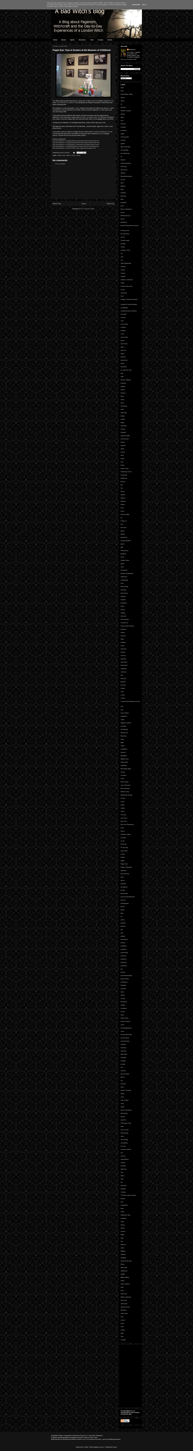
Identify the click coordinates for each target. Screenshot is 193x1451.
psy (122, 969)
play (122, 913)
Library (123, 688)
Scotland (123, 1057)
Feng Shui (124, 475)
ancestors (124, 130)
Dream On (110, 101)
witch (122, 1290)
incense (123, 636)
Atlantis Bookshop (126, 176)
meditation (124, 749)
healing (123, 596)
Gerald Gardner (126, 540)
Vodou (123, 1228)
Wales (122, 1234)
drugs (122, 399)
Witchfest (123, 1310)
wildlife (123, 1274)
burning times (125, 234)
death (122, 353)
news (122, 828)
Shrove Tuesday (126, 1090)
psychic (123, 972)
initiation (123, 642)
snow (122, 1097)
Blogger (114, 1447)
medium (123, 752)
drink (122, 396)
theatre (123, 1198)
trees (122, 1208)
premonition (124, 952)
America (123, 124)
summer (123, 1146)
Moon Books (125, 782)
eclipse (123, 419)
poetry (123, 920)
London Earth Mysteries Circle (130, 701)
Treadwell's (124, 1205)
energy (123, 429)
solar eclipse (125, 1100)
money (123, 772)
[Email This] (78, 153)
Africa (122, 101)
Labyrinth (124, 668)
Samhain (123, 1047)
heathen (123, 599)
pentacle (123, 883)
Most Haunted (125, 788)
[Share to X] (81, 153)
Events (110, 40)
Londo (123, 695)
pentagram (124, 887)
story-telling (124, 1139)
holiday (123, 613)
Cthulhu (123, 330)
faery (122, 455)
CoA (122, 296)
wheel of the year (126, 1261)
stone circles (125, 1130)
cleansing (124, 293)
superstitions (125, 1159)
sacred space (125, 1038)
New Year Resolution (127, 824)
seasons (123, 1070)
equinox (123, 445)
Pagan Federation (126, 867)
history (123, 609)
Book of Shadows (126, 209)
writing (123, 1330)
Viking (122, 1225)
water (122, 1248)
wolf (122, 1317)
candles (123, 243)
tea (122, 1182)
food (122, 508)
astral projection (126, 163)
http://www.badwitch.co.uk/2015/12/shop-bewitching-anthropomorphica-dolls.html (76, 142)
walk (122, 1238)
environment (125, 439)
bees (122, 183)
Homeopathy (125, 619)
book (122, 206)
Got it (144, 4)
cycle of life (124, 337)
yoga (122, 1333)
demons (123, 357)
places (123, 906)
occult (122, 841)
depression (124, 360)
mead (122, 746)
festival (123, 481)
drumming (124, 406)
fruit (122, 524)
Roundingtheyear (126, 1028)
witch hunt (124, 1294)
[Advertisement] (83, 183)
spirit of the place (126, 1110)
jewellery (123, 659)
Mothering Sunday (126, 795)
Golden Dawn (125, 560)
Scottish (123, 1061)
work (122, 1326)
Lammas (123, 672)
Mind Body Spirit (126, 769)
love (122, 706)
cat (122, 253)
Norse (122, 831)
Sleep (122, 1093)
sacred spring (125, 1041)
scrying (123, 1064)
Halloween (124, 577)
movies (123, 798)
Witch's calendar (126, 1297)
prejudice (123, 949)
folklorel (123, 501)
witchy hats (124, 1313)
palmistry (123, 870)
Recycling (124, 1001)
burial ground (125, 230)
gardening (124, 537)
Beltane (123, 186)
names (123, 808)
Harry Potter (124, 586)
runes (122, 1031)
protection (124, 965)
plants (122, 910)
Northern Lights (125, 834)
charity (123, 270)
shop (122, 1087)
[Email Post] (73, 152)
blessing (123, 196)
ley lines (123, 685)
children (59, 155)
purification (124, 982)
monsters (124, 775)
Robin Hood (124, 1018)
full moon (123, 527)
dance (123, 340)
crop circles (124, 324)
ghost (122, 544)
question (123, 988)
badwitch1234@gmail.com (102, 131)
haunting (123, 590)
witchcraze (124, 1303)
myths (122, 805)
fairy (122, 462)
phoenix (123, 900)
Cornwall (123, 314)
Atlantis (123, 173)
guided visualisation (127, 573)
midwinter (124, 765)
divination (124, 367)
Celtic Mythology (126, 263)
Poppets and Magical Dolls (89, 117)
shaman (123, 1083)
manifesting (124, 729)
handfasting (124, 580)
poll (122, 929)
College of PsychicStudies (129, 304)
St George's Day (126, 1123)
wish (122, 1287)
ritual (122, 1015)
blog (122, 199)
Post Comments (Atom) (87, 209)
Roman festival (125, 1021)
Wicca (122, 1264)
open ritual (124, 851)
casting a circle (125, 250)
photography (125, 903)
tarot (122, 1179)
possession (124, 939)
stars (122, 1126)
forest (122, 511)
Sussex (123, 1162)
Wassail (123, 1244)
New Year (124, 821)
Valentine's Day (125, 1215)
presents (123, 956)
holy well (123, 616)
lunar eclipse (125, 713)
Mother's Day (125, 791)
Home (55, 40)
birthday (123, 193)
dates (122, 347)
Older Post (110, 204)
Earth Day (124, 412)
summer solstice (126, 1149)
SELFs (123, 1077)
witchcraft (124, 1300)
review (123, 1011)
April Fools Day (125, 147)
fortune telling (125, 514)
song (122, 1103)
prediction (124, 946)
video (122, 1221)
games (123, 534)
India (122, 639)
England (123, 432)
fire (122, 488)
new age (123, 814)
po (121, 916)
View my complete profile (129, 59)
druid (122, 403)
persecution (124, 893)
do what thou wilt (126, 370)
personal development (128, 896)
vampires (123, 1218)
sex (122, 1080)
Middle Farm (125, 759)
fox (122, 517)
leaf (122, 675)
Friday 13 (124, 521)
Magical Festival (126, 723)
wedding (123, 1257)
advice (123, 97)
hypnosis (123, 629)
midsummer (124, 762)
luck (122, 709)
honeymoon (124, 622)
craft (122, 321)
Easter (123, 416)
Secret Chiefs (125, 1074)
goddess (123, 554)
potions (123, 942)
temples (123, 1189)
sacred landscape (126, 1034)
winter (122, 1280)
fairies (122, 458)
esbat (122, 449)
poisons (123, 926)
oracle (123, 854)
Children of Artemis (127, 279)
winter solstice (125, 1284)
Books (64, 40)
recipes (123, 998)
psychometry (125, 979)
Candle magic (125, 240)
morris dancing (125, 785)
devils (122, 363)
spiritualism (124, 1113)
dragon (123, 386)
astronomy (124, 169)
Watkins (123, 1251)
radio (122, 992)
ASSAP (123, 160)
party (122, 877)
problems (124, 959)
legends (123, 681)
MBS (122, 742)
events (73, 155)
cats (122, 257)
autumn (123, 179)
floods (122, 491)
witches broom (125, 1307)
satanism (123, 1051)
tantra (122, 1175)
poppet (123, 936)
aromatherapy (125, 153)
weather (123, 1254)
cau (122, 260)
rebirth (123, 995)
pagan (123, 860)
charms (123, 273)
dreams (68, 155)
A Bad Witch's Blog (126, 94)
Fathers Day (124, 468)
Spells (72, 40)
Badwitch (132, 49)
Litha (122, 691)
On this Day (124, 847)
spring (123, 1116)
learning (123, 678)
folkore (123, 504)
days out (123, 350)
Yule (122, 1336)
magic (122, 719)
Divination (82, 40)
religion (123, 1005)
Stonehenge (124, 1133)
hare (122, 583)
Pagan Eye (124, 864)
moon (122, 778)
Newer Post (57, 204)
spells (122, 1107)
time (122, 1202)
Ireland (123, 652)
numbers (123, 837)
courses (123, 317)
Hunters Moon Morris (127, 626)
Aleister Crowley (126, 110)
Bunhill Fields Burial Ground (129, 225)
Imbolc (123, 632)
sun (122, 1152)
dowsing (123, 383)
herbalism (124, 603)
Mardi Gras (124, 732)
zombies (123, 1340)
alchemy (123, 107)
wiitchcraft (124, 1267)
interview (123, 649)
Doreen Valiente (126, 380)
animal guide (125, 137)
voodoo (123, 1231)
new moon (124, 818)
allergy (123, 114)
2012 (122, 87)
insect (122, 645)
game (122, 531)
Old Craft (123, 844)
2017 (122, 91)
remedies (124, 1008)
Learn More (136, 4)
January (123, 655)
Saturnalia (124, 1054)
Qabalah (123, 985)
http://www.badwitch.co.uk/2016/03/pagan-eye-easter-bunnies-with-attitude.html (76, 146)
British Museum (125, 215)
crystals (123, 327)
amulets (123, 127)
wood (122, 1323)
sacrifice (123, 1044)
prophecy (124, 962)
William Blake (125, 1277)
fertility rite (124, 478)
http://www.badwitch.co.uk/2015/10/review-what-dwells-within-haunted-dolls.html (76, 141)
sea (122, 1067)
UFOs (122, 1211)
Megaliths (124, 755)
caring (123, 247)
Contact (100, 40)
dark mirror (124, 343)
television (124, 1185)
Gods (122, 557)
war (122, 1241)
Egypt (122, 422)
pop (122, 933)
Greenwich (124, 570)
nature (123, 811)
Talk (122, 1172)
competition (124, 307)
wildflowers (124, 1271)
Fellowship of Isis (126, 471)
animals (123, 140)
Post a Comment (60, 164)
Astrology (124, 166)
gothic (122, 563)
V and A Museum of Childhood (65, 102)
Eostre (123, 442)
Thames (123, 1192)
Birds (122, 189)
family (122, 465)
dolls (64, 155)
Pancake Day (125, 873)
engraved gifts (125, 435)
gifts (122, 547)
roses (122, 1024)
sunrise (123, 1156)
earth (122, 409)
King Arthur (124, 665)
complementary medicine (129, 311)
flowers (123, 494)
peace (123, 880)
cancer (123, 237)
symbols (123, 1166)
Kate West (124, 662)
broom (123, 219)
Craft (91, 40)
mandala (123, 726)
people (123, 890)
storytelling (124, 1143)
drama (123, 389)
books (122, 212)
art (121, 156)
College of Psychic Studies (129, 299)
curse (122, 334)
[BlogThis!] (80, 153)
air (121, 104)
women (123, 1320)
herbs (122, 606)
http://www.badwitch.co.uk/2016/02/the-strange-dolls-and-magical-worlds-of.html (76, 144)
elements (123, 426)
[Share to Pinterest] (85, 153)
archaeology (124, 150)
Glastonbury (124, 550)
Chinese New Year (126, 286)
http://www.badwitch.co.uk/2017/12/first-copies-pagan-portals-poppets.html (74, 148)
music (122, 801)
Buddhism (124, 222)
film (122, 485)
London (78, 155)
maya (122, 739)
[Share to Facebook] (83, 153)
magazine (124, 716)
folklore (123, 498)
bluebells (123, 202)
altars (122, 117)
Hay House (124, 593)
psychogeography (126, 975)
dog (122, 373)
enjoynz (102, 1447)
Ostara (123, 857)
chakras (123, 266)
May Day (123, 736)
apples (123, 143)
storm (122, 1136)
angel (122, 133)
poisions (123, 923)
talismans (124, 1169)
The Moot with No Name (128, 1195)
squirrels (123, 1120)
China (122, 283)
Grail (122, 567)
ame (122, 120)
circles (123, 289)
